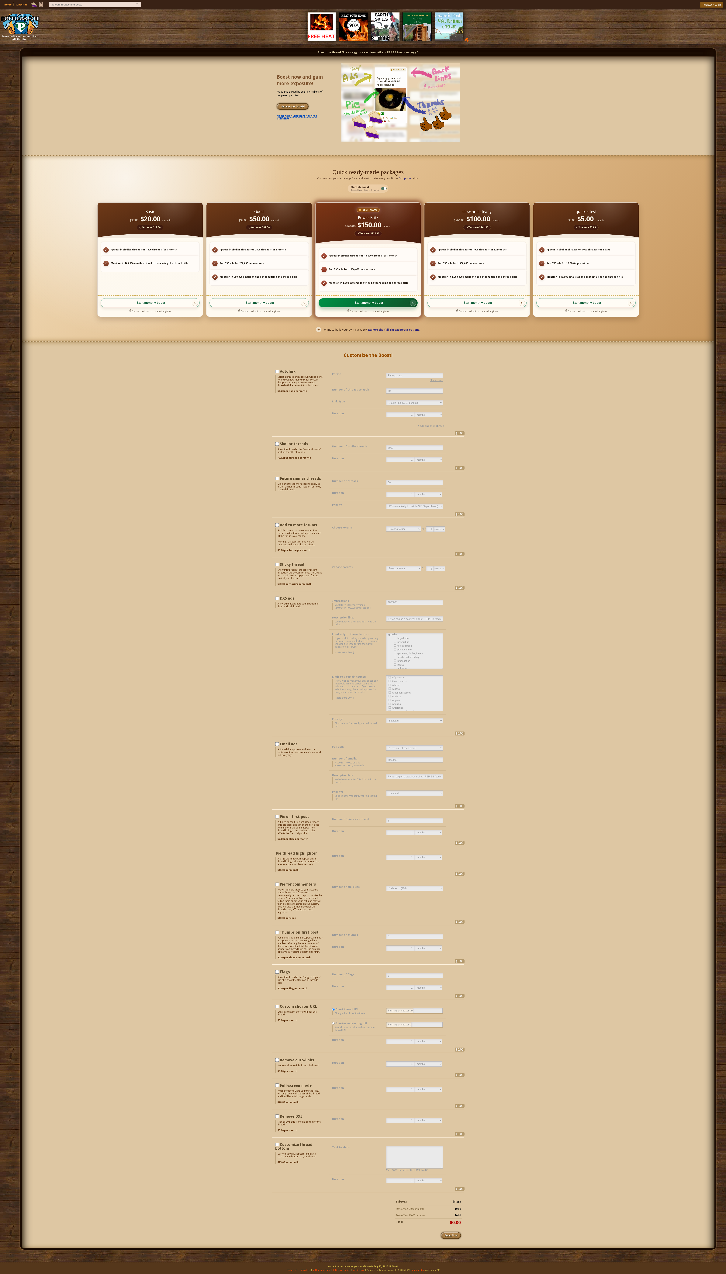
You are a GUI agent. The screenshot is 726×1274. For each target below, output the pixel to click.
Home (8, 4)
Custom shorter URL (298, 1006)
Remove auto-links (297, 1060)
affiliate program (321, 1270)
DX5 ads (287, 598)
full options (405, 178)
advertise (305, 1270)
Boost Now (450, 1235)
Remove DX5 (291, 1116)
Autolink (288, 371)
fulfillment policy (341, 1270)
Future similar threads (300, 478)
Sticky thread (292, 564)
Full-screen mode (296, 1085)
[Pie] (34, 4)
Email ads (289, 744)
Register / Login (712, 4)
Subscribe (21, 4)
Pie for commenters (298, 884)
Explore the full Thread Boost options (393, 329)
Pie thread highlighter (296, 853)
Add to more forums (298, 525)
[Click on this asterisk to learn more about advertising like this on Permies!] (466, 39)
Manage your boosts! (292, 106)
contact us (292, 1270)
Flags (285, 971)
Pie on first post (294, 816)
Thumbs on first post (299, 932)
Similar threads (294, 444)
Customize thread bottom (294, 1146)
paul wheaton (418, 1270)
